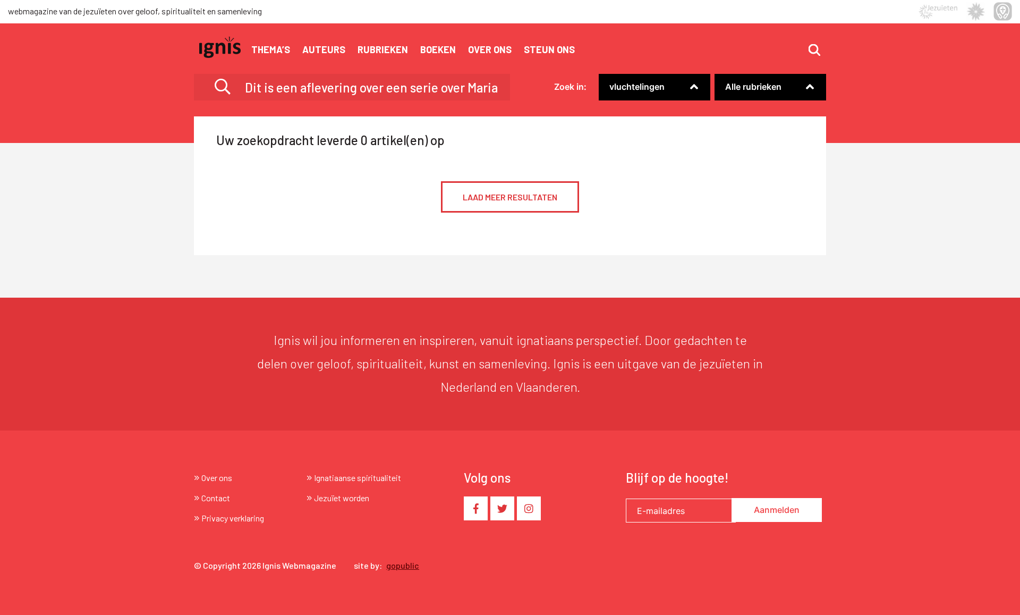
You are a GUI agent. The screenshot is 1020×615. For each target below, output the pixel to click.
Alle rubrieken (753, 86)
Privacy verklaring (232, 518)
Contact (215, 498)
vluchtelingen (637, 86)
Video (725, 102)
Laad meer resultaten (510, 197)
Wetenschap (623, 102)
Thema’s (270, 49)
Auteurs (323, 49)
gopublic (402, 565)
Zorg (608, 102)
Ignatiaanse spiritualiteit (357, 478)
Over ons (490, 49)
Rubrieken (383, 49)
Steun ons (549, 49)
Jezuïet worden (341, 498)
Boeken (438, 49)
